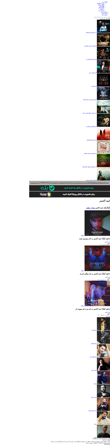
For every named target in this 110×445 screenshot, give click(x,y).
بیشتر (101, 19)
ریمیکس (102, 9)
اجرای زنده (101, 10)
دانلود (108, 243)
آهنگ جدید (104, 2)
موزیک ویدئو (104, 12)
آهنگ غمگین (101, 7)
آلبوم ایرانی (104, 13)
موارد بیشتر (90, 208)
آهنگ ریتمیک (101, 4)
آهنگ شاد (102, 6)
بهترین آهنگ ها (100, 3)
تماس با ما (104, 14)
